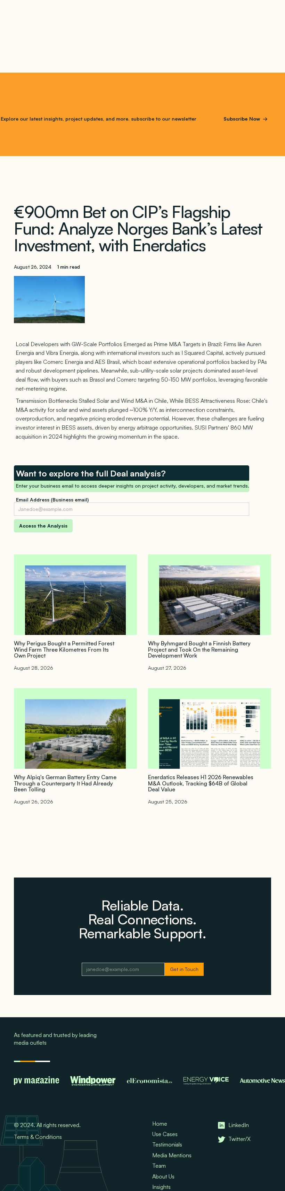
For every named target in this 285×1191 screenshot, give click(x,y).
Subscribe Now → (245, 119)
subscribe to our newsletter (163, 119)
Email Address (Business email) (52, 500)
